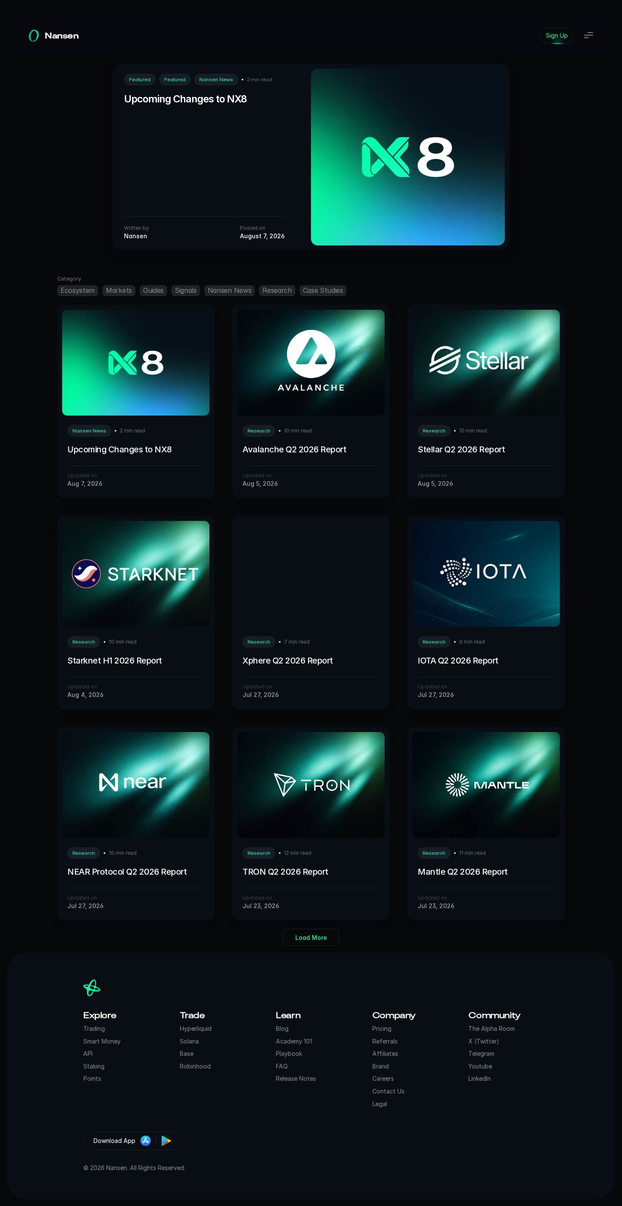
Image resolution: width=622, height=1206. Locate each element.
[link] (557, 35)
